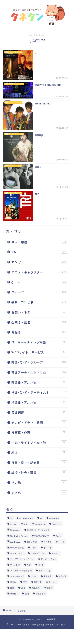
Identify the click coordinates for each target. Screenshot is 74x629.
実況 (25, 582)
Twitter (58, 536)
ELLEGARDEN (26, 518)
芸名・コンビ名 (38, 302)
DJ (11, 518)
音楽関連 (38, 412)
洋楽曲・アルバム (38, 402)
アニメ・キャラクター (38, 272)
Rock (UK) (56, 524)
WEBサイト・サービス (38, 352)
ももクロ (48, 542)
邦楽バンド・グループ (38, 362)
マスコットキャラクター (21, 571)
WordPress (15, 542)
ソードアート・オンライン (22, 559)
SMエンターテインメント (38, 530)
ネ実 (29, 565)
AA (38, 252)
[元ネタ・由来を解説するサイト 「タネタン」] (37, 23)
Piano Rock (40, 524)
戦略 (12, 588)
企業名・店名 (38, 322)
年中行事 (38, 582)
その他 (38, 482)
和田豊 (13, 582)
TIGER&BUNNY (41, 536)
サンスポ (48, 548)
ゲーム (38, 282)
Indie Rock (54, 518)
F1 (41, 518)
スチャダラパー (38, 553)
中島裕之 (48, 576)
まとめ (38, 492)
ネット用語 (38, 242)
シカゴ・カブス (17, 553)
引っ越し (52, 582)
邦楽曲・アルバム (38, 382)
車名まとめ (41, 594)
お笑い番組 (32, 542)
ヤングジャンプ (17, 576)
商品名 (38, 332)
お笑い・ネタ (38, 312)
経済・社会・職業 (38, 472)
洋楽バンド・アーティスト (38, 392)
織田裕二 (14, 594)
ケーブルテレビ (17, 548)
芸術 (27, 594)
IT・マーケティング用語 (38, 342)
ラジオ (34, 576)
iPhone (13, 524)
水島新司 (36, 588)
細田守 (49, 588)
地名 (38, 452)
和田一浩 (62, 576)
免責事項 (51, 619)
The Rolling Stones (18, 536)
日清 (23, 588)
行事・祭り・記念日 (38, 462)
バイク (41, 565)
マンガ (38, 262)
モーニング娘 (45, 571)
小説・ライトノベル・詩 (38, 442)
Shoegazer (15, 530)
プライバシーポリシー (29, 619)
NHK (25, 524)
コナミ (34, 548)
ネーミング (15, 565)
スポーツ (38, 292)
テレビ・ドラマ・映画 (38, 422)
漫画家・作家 (38, 432)
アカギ (61, 542)
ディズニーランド (48, 559)
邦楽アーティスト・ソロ (38, 372)
